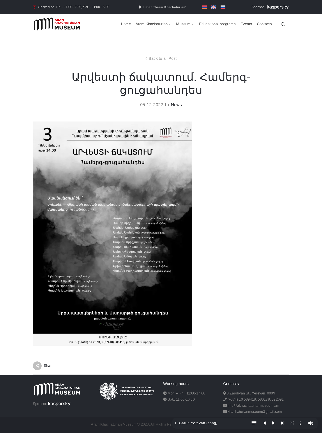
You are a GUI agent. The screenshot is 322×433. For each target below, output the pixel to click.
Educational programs (217, 24)
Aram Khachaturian (152, 24)
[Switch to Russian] (223, 7)
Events (246, 24)
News (176, 104)
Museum (183, 24)
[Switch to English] (213, 7)
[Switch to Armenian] (204, 7)
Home (126, 24)
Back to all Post (163, 58)
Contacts (264, 24)
